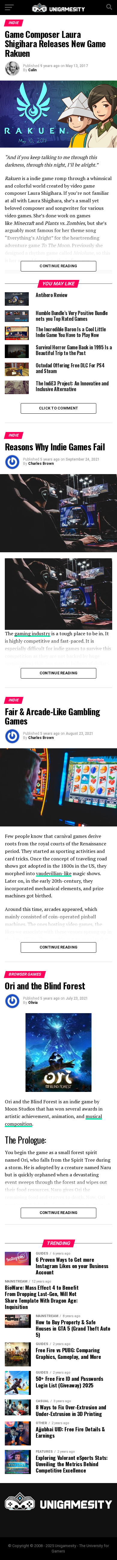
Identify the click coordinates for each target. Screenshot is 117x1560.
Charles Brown (41, 463)
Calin (32, 70)
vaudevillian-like (53, 873)
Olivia (33, 1003)
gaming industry (32, 633)
